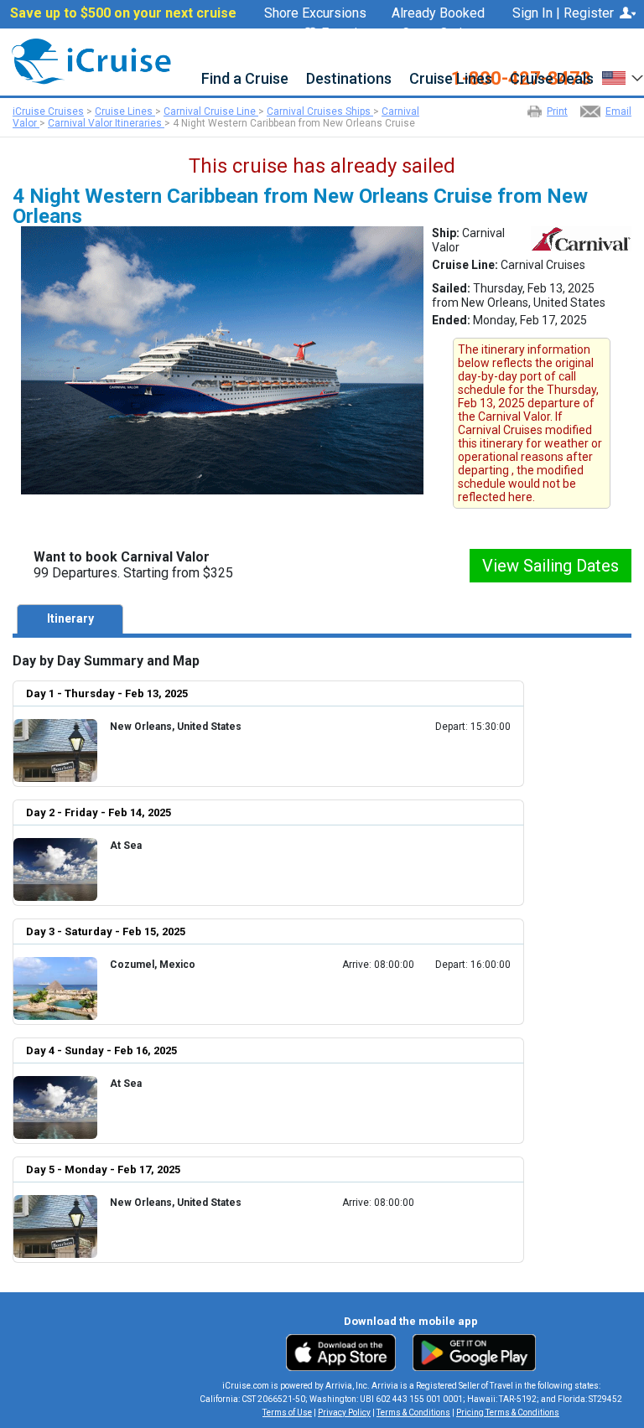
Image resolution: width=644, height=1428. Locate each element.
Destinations (349, 79)
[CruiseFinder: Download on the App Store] (345, 1352)
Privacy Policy (344, 1412)
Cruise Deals (552, 79)
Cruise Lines (450, 79)
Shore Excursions (315, 13)
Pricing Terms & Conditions (507, 1412)
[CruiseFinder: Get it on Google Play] (470, 1352)
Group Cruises (443, 33)
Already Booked (438, 13)
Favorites (349, 34)
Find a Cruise (244, 79)
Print (557, 111)
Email (618, 111)
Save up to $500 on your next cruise (123, 13)
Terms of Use (287, 1412)
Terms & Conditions (413, 1412)
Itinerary (70, 618)
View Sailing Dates (550, 566)
